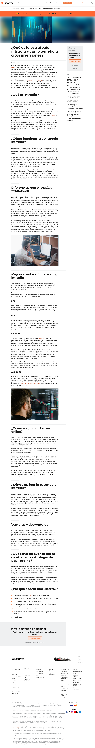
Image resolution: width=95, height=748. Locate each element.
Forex (13, 678)
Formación (27, 675)
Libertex (42, 338)
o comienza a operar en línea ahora (34, 642)
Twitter (70, 712)
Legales (75, 669)
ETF (13, 689)
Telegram (80, 712)
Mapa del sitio (77, 678)
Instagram (72, 712)
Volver (18, 618)
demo (30, 595)
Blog (17, 8)
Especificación (65, 688)
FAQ (25, 677)
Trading (22, 8)
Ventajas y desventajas (75, 108)
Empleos (63, 697)
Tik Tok (77, 712)
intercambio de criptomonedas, (30, 383)
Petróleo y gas (15, 687)
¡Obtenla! (72, 13)
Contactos (64, 671)
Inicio (13, 8)
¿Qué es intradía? (73, 85)
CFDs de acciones (16, 676)
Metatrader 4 (39, 671)
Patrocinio (63, 680)
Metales (14, 680)
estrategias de (34, 80)
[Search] (92, 3)
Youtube (75, 712)
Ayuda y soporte (77, 671)
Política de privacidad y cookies (76, 675)
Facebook (67, 712)
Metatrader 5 (39, 673)
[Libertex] (7, 3)
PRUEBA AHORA (35, 638)
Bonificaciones (16, 691)
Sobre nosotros (65, 669)
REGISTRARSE (75, 61)
